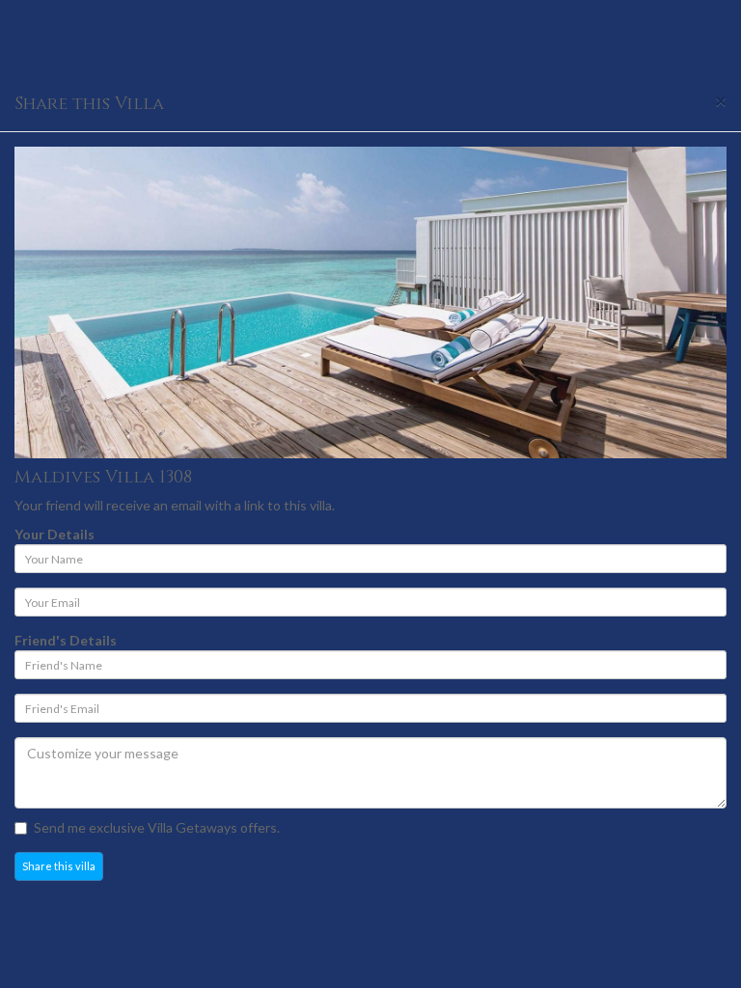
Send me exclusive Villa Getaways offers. (157, 827)
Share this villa (59, 866)
